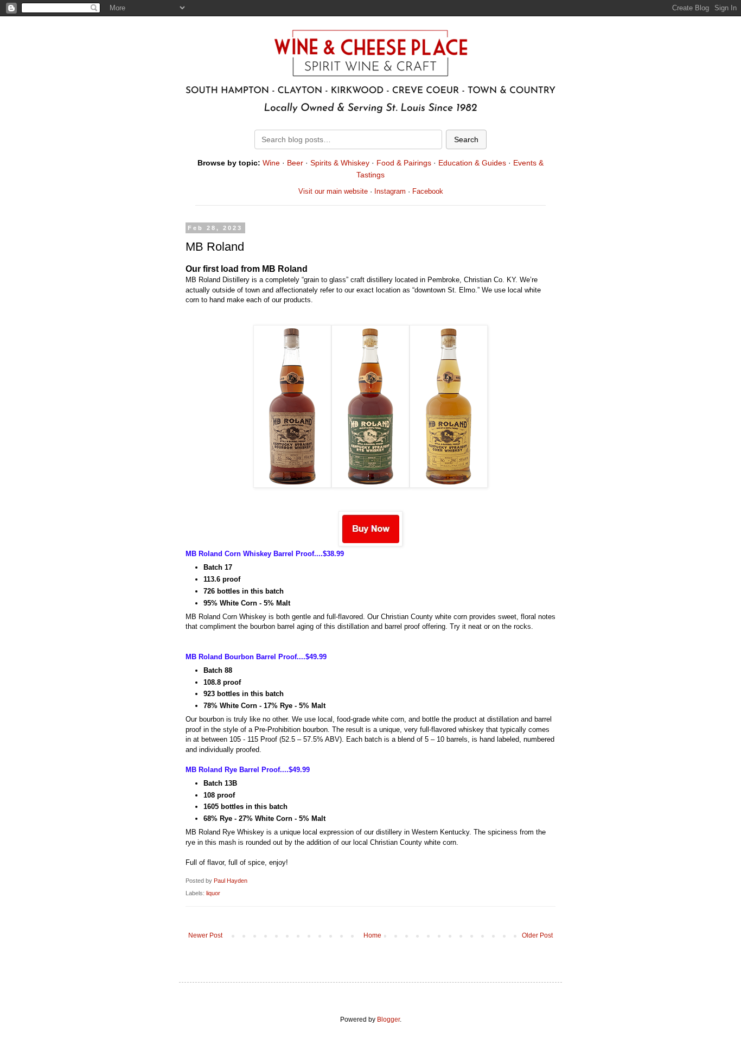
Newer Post (205, 935)
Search (466, 139)
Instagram (390, 191)
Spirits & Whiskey (339, 162)
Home (372, 935)
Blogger (388, 1019)
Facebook (427, 191)
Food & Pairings (403, 162)
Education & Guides (472, 162)
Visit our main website (333, 191)
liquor (213, 893)
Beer (295, 162)
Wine (271, 162)
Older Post (537, 935)
